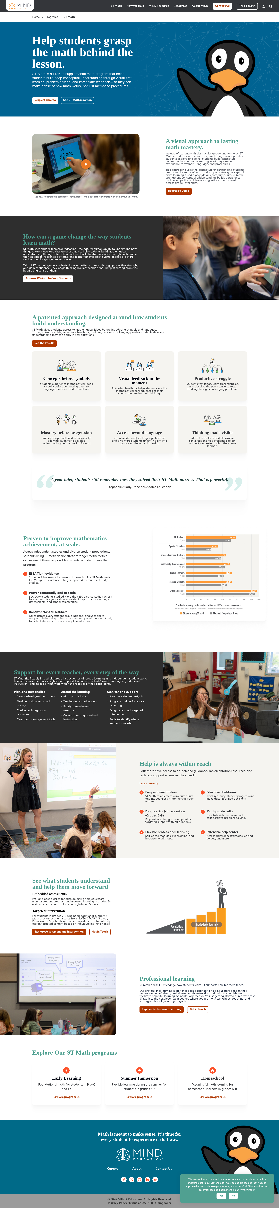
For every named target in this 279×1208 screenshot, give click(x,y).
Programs (52, 17)
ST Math (116, 6)
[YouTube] (155, 1179)
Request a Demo (45, 100)
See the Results (44, 343)
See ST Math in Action (77, 100)
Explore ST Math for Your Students (48, 278)
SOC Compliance (159, 1203)
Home (36, 17)
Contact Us (222, 6)
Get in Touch (100, 932)
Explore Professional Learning (161, 1009)
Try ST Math (247, 6)
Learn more (147, 783)
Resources (180, 6)
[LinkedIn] (147, 1179)
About (137, 1168)
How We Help (135, 6)
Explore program (64, 1097)
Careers (112, 1168)
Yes (221, 1196)
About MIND (200, 6)
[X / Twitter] (131, 1179)
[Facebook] (124, 1179)
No (233, 1196)
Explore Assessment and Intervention (59, 932)
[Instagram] (139, 1179)
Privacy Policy (117, 1203)
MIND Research (159, 6)
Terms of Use (137, 1203)
